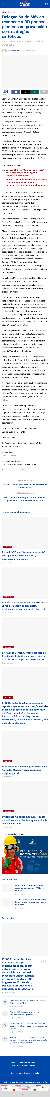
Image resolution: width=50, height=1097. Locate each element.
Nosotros (14, 1062)
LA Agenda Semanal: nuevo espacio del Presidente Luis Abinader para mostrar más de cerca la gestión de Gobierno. (24, 656)
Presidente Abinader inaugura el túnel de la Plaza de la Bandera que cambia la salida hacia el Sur (24, 820)
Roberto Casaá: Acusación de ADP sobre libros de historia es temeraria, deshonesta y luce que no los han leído (26, 182)
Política (7, 547)
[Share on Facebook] (15, 92)
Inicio (4, 12)
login (10, 834)
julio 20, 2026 (7, 827)
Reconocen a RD (18, 470)
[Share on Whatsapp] (34, 92)
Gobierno (8, 697)
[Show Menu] (3, 4)
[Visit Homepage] (24, 4)
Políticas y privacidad (20, 1065)
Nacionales (11, 12)
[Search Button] (46, 4)
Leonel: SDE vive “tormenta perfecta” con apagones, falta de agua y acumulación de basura (25, 173)
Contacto (33, 1065)
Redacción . (15, 51)
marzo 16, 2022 (20, 894)
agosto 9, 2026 (7, 777)
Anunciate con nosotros (28, 1062)
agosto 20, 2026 (8, 727)
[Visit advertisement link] (25, 855)
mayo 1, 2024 (19, 908)
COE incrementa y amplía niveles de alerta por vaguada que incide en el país (30, 902)
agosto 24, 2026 (8, 562)
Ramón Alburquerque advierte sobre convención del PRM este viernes (30, 888)
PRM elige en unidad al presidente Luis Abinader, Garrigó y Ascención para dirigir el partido (24, 770)
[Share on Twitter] (25, 92)
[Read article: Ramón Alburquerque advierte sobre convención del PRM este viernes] (7, 888)
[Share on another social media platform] (44, 92)
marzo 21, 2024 (29, 51)
